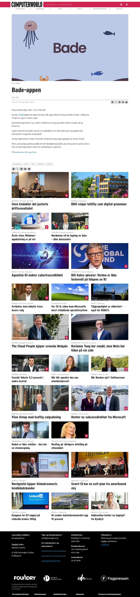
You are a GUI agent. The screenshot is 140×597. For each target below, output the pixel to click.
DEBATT (79, 9)
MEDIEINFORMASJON (99, 9)
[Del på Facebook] (112, 102)
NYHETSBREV (51, 4)
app (33, 164)
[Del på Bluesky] (126, 102)
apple (26, 164)
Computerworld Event (50, 560)
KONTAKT (120, 9)
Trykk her (105, 544)
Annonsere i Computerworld (53, 555)
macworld (17, 164)
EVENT (60, 9)
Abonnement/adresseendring (53, 551)
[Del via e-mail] (123, 102)
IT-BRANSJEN (40, 9)
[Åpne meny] (121, 4)
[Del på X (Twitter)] (116, 102)
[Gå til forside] (26, 4)
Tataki (20, 114)
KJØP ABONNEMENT (65, 4)
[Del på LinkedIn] (119, 102)
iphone (49, 164)
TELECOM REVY (20, 9)
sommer (40, 164)
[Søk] (127, 4)
